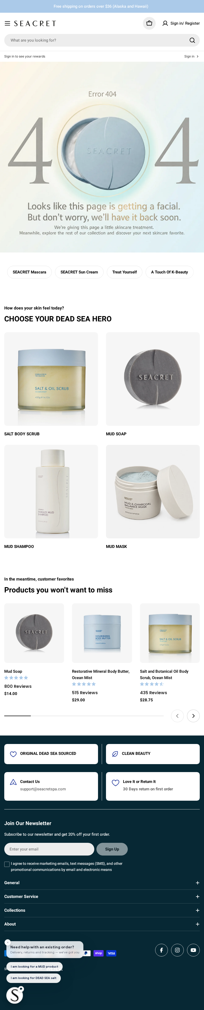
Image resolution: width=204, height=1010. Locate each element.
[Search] (192, 40)
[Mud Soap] (34, 633)
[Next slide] (193, 716)
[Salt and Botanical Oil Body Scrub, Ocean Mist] (170, 633)
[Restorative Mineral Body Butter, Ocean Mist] (102, 633)
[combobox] (102, 40)
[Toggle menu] (7, 23)
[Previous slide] (177, 716)
